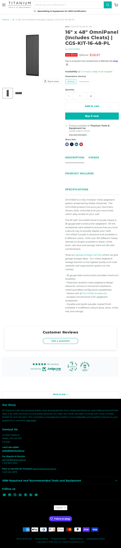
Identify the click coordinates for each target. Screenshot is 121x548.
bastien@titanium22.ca (44, 468)
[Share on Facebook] (67, 144)
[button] (8, 93)
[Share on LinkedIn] (76, 144)
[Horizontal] (84, 84)
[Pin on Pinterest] (81, 144)
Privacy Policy (41, 539)
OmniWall (74, 49)
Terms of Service (24, 539)
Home (5, 19)
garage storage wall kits (89, 254)
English (59, 507)
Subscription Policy (95, 539)
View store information (78, 135)
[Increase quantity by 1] (91, 96)
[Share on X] (71, 144)
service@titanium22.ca (14, 459)
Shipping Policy (59, 539)
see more (31, 420)
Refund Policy (76, 539)
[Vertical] (71, 84)
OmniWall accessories (95, 293)
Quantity (69, 90)
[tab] (74, 157)
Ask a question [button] (60, 341)
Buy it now (92, 116)
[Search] (108, 4)
